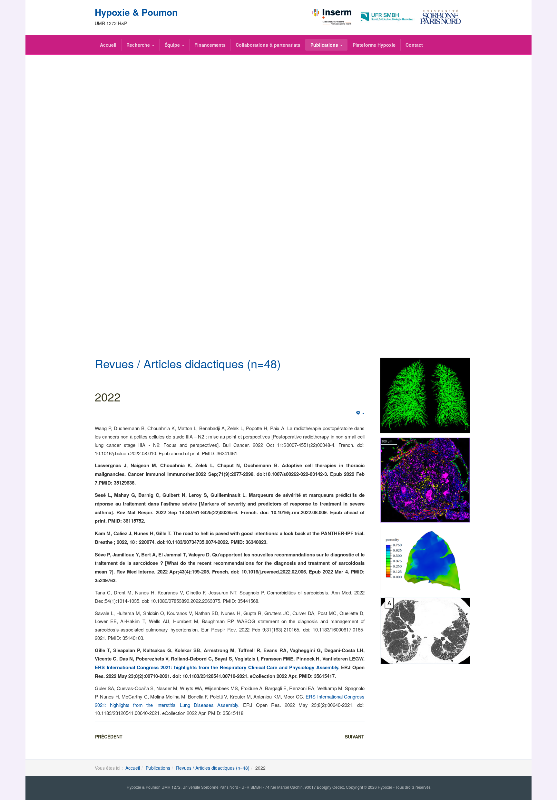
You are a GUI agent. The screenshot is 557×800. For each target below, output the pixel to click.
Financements (210, 45)
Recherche (138, 45)
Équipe (172, 45)
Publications (324, 45)
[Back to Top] (541, 747)
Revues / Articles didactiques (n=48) (212, 768)
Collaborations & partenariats (268, 45)
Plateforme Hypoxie (374, 45)
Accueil (108, 45)
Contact (414, 45)
